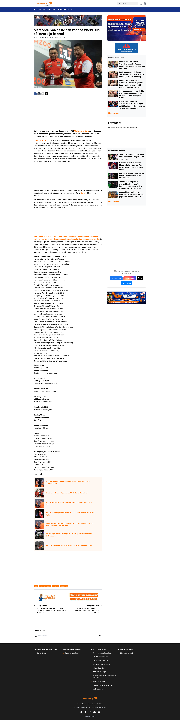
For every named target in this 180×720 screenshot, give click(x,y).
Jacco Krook (42, 37)
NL (68, 9)
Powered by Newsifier (90, 716)
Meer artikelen (113, 113)
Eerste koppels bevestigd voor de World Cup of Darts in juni (67, 493)
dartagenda (62, 9)
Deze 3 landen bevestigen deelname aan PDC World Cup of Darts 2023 (69, 503)
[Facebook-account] (85, 712)
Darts (83, 193)
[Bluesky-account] (99, 712)
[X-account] (81, 712)
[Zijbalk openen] (35, 4)
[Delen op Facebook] (35, 93)
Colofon (100, 704)
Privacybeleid (81, 704)
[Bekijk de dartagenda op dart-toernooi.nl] (126, 298)
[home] (34, 9)
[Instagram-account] (90, 712)
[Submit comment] (100, 635)
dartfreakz (55, 586)
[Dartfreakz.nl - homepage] (44, 3)
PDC (44, 9)
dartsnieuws (64, 586)
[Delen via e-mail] (42, 93)
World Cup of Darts (81, 131)
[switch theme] (141, 3)
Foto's (54, 9)
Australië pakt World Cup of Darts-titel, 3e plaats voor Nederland (69, 545)
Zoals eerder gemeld (42, 140)
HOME (39, 9)
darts (35, 586)
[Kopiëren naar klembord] (46, 93)
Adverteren (92, 704)
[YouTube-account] (94, 712)
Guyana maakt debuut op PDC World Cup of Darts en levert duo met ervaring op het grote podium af (69, 524)
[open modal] (145, 3)
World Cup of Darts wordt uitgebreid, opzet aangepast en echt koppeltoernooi (68, 482)
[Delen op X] (39, 93)
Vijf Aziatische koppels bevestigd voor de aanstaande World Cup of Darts (70, 514)
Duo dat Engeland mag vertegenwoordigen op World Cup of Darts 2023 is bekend (69, 535)
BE (72, 9)
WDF (49, 9)
